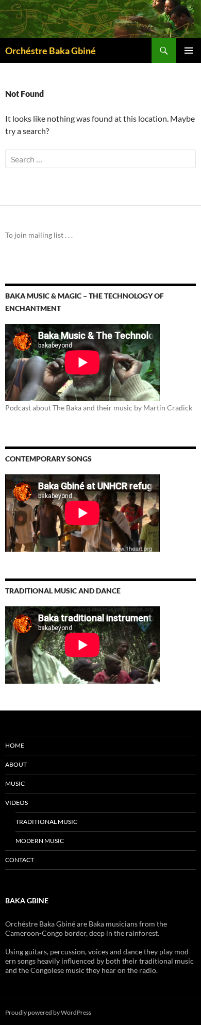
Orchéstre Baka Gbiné (50, 50)
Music (15, 783)
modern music (39, 841)
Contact (19, 860)
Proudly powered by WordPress (48, 1012)
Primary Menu (188, 50)
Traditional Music (46, 821)
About (16, 764)
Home (14, 745)
